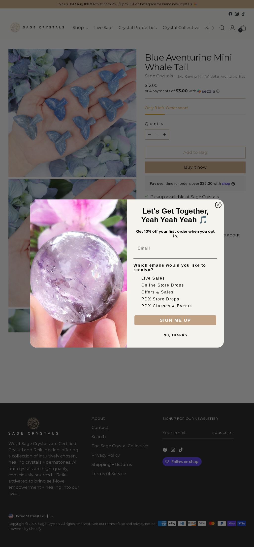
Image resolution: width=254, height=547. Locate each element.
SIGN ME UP (175, 320)
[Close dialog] (218, 205)
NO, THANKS (175, 335)
